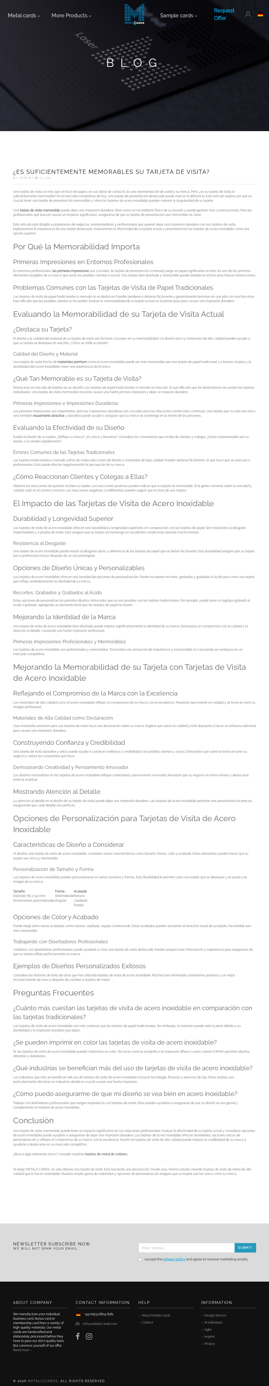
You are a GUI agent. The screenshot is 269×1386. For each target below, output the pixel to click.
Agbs (208, 1329)
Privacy (209, 1344)
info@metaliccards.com (100, 1324)
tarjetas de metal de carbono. (106, 1154)
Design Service (215, 1315)
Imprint (209, 1337)
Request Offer (224, 14)
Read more (21, 1350)
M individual (213, 1322)
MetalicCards (43, 1381)
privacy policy (174, 1259)
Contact (147, 1322)
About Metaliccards (156, 1315)
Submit (245, 1247)
